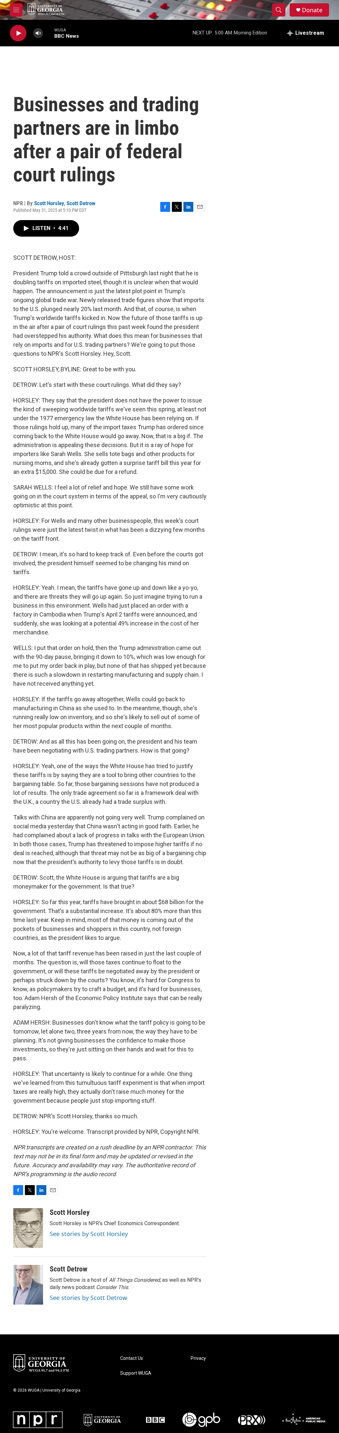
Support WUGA (135, 1373)
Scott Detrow (81, 203)
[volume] (38, 33)
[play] (18, 33)
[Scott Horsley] (28, 1228)
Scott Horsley (49, 203)
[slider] (49, 32)
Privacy (198, 1358)
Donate (312, 10)
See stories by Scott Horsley (89, 1234)
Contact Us (131, 1358)
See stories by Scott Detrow (88, 1298)
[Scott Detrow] (28, 1285)
